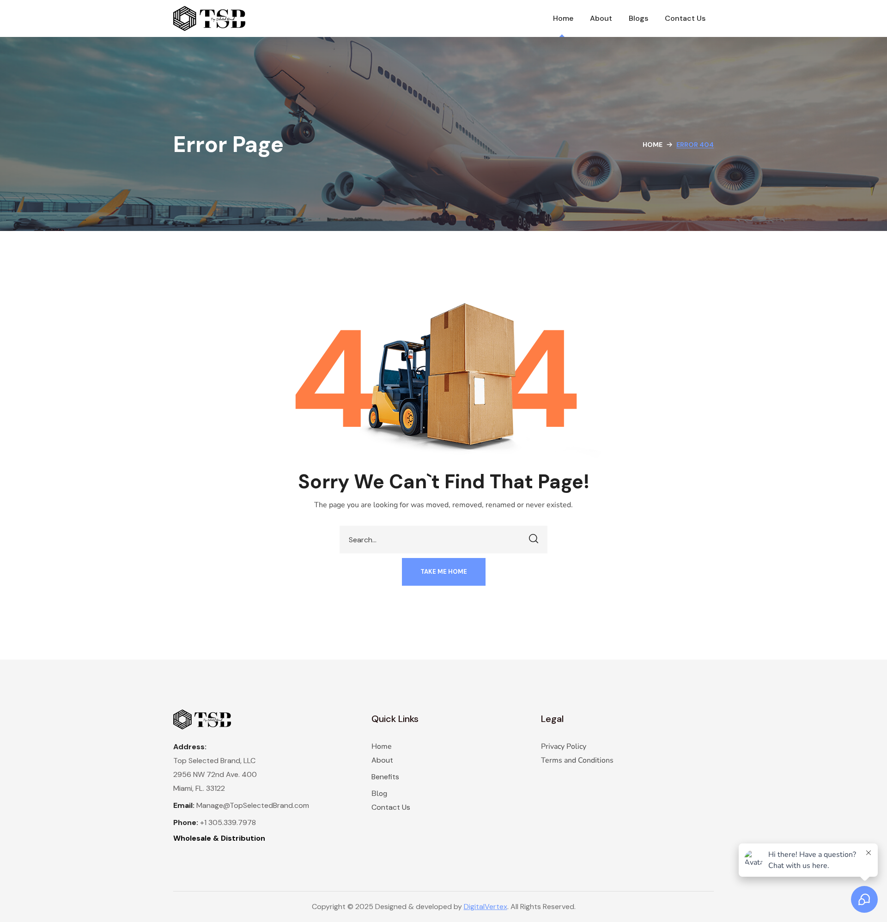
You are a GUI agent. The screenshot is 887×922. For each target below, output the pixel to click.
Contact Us (390, 807)
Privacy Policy (563, 746)
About (382, 760)
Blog (379, 794)
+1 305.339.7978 (228, 822)
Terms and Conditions (577, 760)
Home (652, 144)
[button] (444, 572)
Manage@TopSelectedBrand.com (252, 805)
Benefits (385, 777)
